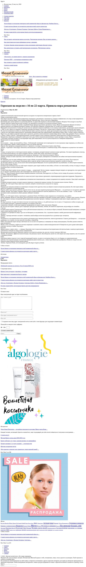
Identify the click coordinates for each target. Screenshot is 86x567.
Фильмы (28, 528)
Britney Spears (12, 523)
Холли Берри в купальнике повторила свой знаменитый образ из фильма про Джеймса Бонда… (31, 23)
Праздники (3, 528)
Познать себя (76, 526)
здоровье (79, 528)
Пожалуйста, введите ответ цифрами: (11, 324)
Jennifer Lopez (25, 523)
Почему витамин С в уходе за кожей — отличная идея (16, 443)
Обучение (7, 52)
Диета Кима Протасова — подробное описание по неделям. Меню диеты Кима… (24, 429)
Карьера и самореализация (8, 526)
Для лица (6, 17)
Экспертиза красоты (51, 528)
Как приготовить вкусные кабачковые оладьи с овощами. (20, 42)
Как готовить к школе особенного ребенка (16, 62)
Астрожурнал (4, 257)
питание (24, 530)
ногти (14, 530)
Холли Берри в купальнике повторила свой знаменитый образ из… (20, 248)
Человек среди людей (39, 528)
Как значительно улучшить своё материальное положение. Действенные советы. (27, 48)
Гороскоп (56, 523)
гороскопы (71, 528)
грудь (75, 528)
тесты (46, 530)
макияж (11, 530)
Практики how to (10, 528)
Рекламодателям (8, 12)
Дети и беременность (64, 523)
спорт (37, 530)
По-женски (65, 525)
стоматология (42, 530)
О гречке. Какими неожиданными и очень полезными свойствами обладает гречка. (28, 45)
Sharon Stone (30, 523)
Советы (6, 54)
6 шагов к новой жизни (10, 65)
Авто (35, 523)
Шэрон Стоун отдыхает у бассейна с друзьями (14, 271)
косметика (3, 530)
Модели (39, 526)
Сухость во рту (5, 435)
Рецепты (6, 552)
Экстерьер (59, 528)
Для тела (6, 19)
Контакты (7, 7)
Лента (5, 8)
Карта (5, 10)
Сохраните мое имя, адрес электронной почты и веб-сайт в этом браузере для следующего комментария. (32, 321)
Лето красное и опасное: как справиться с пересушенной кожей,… (20, 449)
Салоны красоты (9, 16)
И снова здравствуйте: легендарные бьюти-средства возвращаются (23, 32)
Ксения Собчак (27, 526)
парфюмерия (18, 530)
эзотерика (61, 530)
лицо (7, 530)
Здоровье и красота (76, 523)
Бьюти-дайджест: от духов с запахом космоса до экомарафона (18, 441)
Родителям (19, 528)
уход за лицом (56, 530)
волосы (64, 528)
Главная (6, 5)
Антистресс (40, 523)
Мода (34, 525)
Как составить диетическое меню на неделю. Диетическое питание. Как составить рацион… (30, 39)
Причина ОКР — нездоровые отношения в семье (18, 59)
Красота (6, 20)
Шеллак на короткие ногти (8, 446)
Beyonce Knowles (5, 523)
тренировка (50, 530)
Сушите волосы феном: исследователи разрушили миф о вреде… (19, 251)
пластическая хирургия (31, 530)
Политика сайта (8, 13)
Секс (24, 528)
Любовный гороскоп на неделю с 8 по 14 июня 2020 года (17, 266)
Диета (5, 36)
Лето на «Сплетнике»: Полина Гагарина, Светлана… (16, 540)
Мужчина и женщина (48, 526)
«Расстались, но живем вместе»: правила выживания (19, 56)
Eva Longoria (19, 523)
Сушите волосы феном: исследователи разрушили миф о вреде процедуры (25, 26)
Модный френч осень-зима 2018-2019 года (13, 438)
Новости (58, 526)
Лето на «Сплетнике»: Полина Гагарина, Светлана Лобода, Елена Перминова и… (27, 29)
